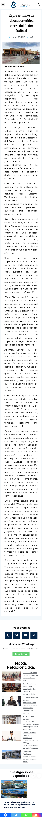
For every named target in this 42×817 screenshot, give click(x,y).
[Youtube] (25, 635)
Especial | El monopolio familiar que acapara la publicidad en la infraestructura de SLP (19, 804)
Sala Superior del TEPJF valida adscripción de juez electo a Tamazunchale (30, 689)
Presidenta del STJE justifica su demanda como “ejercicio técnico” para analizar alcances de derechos (31, 705)
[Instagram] (33, 635)
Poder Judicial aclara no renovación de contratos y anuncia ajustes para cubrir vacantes (31, 722)
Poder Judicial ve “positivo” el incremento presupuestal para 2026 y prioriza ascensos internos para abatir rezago (30, 740)
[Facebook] (8, 635)
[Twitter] (16, 635)
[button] (3, 4)
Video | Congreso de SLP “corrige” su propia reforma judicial (30, 676)
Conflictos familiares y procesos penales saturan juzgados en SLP (30, 756)
